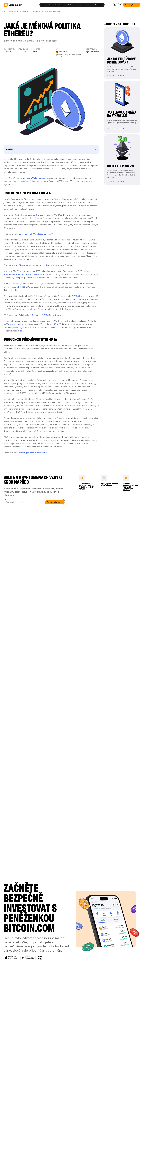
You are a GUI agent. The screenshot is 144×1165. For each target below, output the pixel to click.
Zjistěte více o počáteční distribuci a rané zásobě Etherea (45, 265)
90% (56, 324)
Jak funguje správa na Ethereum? (121, 114)
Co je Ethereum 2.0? (121, 166)
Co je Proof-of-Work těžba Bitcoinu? (36, 234)
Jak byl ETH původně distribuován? (121, 60)
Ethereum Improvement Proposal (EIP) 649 (24, 274)
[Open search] (120, 5)
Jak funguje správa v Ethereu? (33, 452)
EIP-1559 (76, 296)
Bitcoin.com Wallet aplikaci (33, 178)
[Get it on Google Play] (28, 957)
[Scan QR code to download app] (39, 957)
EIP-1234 (22, 287)
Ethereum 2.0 (13, 324)
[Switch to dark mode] (115, 5)
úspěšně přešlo (36, 215)
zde (21, 330)
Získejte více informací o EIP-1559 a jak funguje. (41, 315)
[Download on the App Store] (11, 957)
